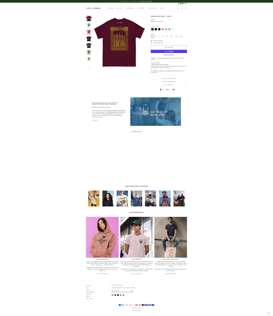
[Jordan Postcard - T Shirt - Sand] (100, 177)
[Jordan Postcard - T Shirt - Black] (94, 177)
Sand (166, 29)
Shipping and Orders (90, 292)
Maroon (152, 29)
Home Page (88, 285)
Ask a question (169, 84)
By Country (141, 8)
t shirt (182, 71)
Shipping (152, 21)
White (172, 29)
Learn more (95, 120)
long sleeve (177, 71)
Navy (159, 29)
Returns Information (168, 81)
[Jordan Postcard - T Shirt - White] (104, 177)
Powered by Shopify (136, 310)
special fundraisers (100, 112)
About (162, 8)
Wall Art (120, 8)
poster (161, 71)
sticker (164, 71)
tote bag (155, 72)
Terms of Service (89, 298)
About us (88, 290)
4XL (176, 36)
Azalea (162, 29)
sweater (168, 71)
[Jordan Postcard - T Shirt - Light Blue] (102, 177)
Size (152, 33)
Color (155, 26)
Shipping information (169, 78)
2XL (167, 36)
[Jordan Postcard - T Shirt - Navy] (96, 177)
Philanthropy (152, 8)
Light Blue (169, 29)
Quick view (98, 170)
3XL (172, 36)
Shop (87, 287)
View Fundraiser (102, 273)
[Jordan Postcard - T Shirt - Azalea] (98, 177)
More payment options (169, 54)
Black (155, 29)
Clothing (111, 8)
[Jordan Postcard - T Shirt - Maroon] (92, 177)
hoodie (172, 71)
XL (163, 36)
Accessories (130, 8)
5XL (181, 36)
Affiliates (88, 296)
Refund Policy (89, 294)
